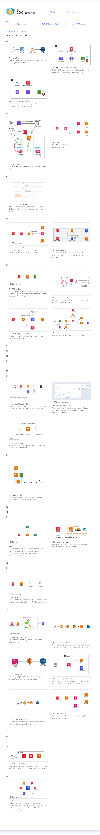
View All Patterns (79, 24)
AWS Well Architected (50, 24)
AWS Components (20, 24)
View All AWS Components (16, 31)
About (52, 12)
